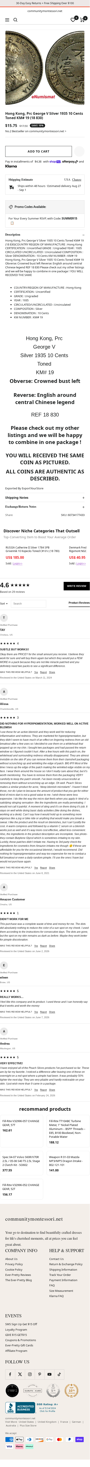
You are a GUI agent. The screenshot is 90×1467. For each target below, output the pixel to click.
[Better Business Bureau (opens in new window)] (32, 1407)
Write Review (76, 586)
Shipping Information (63, 1270)
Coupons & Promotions (20, 1340)
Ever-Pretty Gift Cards (19, 1345)
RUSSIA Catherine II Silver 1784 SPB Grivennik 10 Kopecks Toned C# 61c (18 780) (32, 549)
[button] (79, 151)
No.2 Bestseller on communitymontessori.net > (35, 131)
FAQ (52, 1285)
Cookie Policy (13, 1270)
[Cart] (82, 20)
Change (76, 179)
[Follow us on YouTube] (49, 1374)
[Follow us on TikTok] (59, 1374)
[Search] (15, 20)
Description (12, 235)
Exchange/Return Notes (20, 507)
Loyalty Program (16, 1330)
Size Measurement (61, 1291)
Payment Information (63, 1280)
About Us (11, 1259)
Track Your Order (60, 1275)
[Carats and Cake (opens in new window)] (33, 1391)
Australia (11, 1425)
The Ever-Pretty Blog (18, 1280)
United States (26, 1421)
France (64, 1421)
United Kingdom (47, 1421)
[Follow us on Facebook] (10, 1374)
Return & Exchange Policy (66, 1264)
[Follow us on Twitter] (20, 1374)
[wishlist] (73, 19)
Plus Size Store (28, 1425)
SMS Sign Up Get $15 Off (21, 1324)
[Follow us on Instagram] (30, 1374)
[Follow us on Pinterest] (39, 1374)
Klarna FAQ (56, 1296)
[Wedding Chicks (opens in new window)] (12, 1391)
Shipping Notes (16, 498)
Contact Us (56, 1259)
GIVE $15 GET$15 (16, 1335)
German (76, 1421)
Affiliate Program (16, 1351)
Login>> (17, 563)
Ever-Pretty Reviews (18, 1275)
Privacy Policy (14, 1264)
